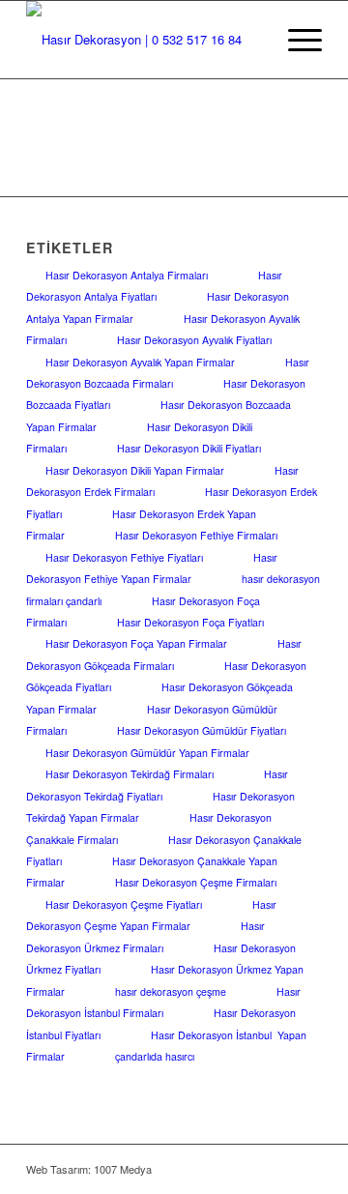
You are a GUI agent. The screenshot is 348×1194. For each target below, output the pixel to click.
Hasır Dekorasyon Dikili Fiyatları (189, 448)
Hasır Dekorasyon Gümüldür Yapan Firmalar (147, 752)
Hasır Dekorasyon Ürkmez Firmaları (145, 936)
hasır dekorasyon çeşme (170, 991)
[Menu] (295, 39)
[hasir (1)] (144, 39)
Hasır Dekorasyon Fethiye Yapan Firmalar (151, 568)
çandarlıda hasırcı (154, 1056)
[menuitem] (295, 39)
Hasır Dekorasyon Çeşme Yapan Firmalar (151, 915)
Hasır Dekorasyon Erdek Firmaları (162, 481)
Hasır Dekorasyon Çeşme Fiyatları (123, 904)
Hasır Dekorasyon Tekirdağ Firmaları (129, 774)
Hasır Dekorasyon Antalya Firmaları (126, 275)
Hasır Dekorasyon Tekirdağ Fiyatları (157, 784)
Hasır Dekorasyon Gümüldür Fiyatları (201, 730)
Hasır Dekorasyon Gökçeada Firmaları (164, 654)
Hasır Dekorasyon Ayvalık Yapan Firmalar (140, 362)
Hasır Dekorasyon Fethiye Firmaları (196, 535)
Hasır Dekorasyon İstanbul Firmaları (163, 1002)
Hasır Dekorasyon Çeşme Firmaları (195, 882)
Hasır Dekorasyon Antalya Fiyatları (154, 286)
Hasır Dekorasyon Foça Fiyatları (190, 622)
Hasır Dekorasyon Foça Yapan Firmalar (136, 643)
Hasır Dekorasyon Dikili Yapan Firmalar (134, 470)
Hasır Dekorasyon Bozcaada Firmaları (167, 373)
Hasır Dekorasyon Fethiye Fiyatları (124, 557)
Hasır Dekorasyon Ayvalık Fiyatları (194, 340)
